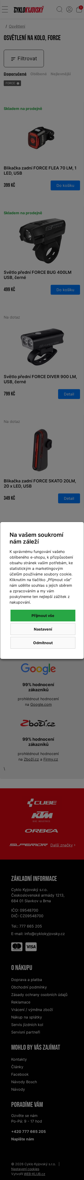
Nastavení (43, 629)
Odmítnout (43, 642)
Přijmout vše (43, 615)
